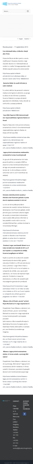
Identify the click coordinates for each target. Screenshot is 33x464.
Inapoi (21, 39)
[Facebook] (24, 414)
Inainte (26, 39)
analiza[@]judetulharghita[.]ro (22, 448)
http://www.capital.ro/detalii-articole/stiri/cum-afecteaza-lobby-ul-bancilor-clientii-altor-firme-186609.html (16, 76)
